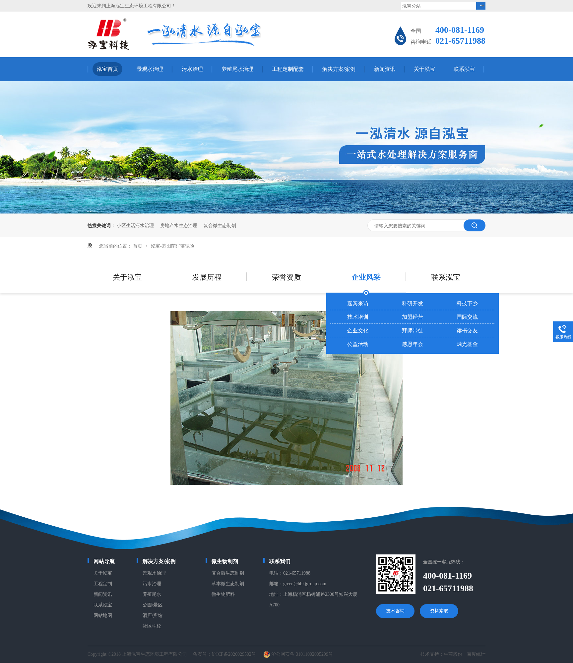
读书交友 (467, 330)
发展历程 (207, 276)
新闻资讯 (384, 69)
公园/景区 (152, 604)
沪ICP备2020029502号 (234, 654)
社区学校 (152, 626)
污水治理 (192, 69)
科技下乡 (467, 303)
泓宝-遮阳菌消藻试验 (172, 245)
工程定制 (103, 583)
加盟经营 (412, 316)
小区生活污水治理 (135, 225)
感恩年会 (412, 344)
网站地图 (103, 615)
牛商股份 (453, 654)
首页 (138, 245)
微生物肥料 (223, 594)
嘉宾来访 (357, 303)
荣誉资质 (286, 276)
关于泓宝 (424, 69)
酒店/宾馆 (152, 615)
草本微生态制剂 (228, 583)
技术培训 (357, 316)
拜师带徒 (412, 330)
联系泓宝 (464, 69)
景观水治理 (150, 69)
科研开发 (412, 303)
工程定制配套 (288, 69)
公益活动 (357, 344)
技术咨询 (395, 610)
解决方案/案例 (338, 69)
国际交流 (467, 316)
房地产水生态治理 (178, 225)
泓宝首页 (107, 69)
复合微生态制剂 (220, 225)
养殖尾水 (152, 594)
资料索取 (439, 610)
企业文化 (357, 330)
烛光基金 (467, 344)
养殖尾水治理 (237, 69)
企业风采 (366, 276)
